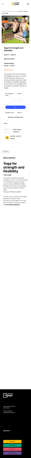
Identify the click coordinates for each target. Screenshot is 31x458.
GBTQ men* (16, 131)
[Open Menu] (2, 4)
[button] (26, 18)
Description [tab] (6, 151)
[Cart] (28, 4)
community (12, 445)
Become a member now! (15, 117)
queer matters (12, 453)
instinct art (12, 449)
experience (12, 441)
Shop (7, 11)
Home (3, 11)
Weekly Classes (13, 11)
